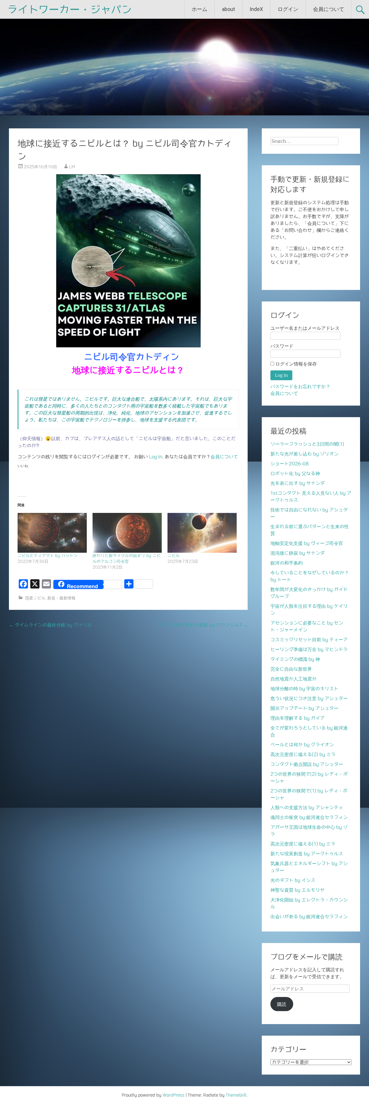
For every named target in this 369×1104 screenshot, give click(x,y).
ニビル (173, 556)
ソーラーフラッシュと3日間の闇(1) (307, 444)
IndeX (256, 9)
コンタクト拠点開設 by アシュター (306, 764)
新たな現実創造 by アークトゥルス (306, 853)
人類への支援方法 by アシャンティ (306, 807)
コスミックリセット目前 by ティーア (309, 639)
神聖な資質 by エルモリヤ (297, 890)
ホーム (199, 9)
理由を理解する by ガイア (297, 718)
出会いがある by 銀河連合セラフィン (309, 916)
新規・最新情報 (61, 598)
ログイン (288, 9)
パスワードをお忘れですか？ (300, 386)
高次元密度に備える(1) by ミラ (302, 843)
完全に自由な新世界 (291, 669)
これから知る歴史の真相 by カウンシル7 (202, 625)
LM (72, 167)
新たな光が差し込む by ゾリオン (304, 453)
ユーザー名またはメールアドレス (305, 328)
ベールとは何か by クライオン (302, 744)
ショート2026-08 (289, 463)
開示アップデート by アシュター (304, 708)
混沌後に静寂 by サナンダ (297, 553)
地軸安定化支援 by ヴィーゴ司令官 (306, 543)
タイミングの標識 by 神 (295, 659)
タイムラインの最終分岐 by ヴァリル (50, 625)
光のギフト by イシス (292, 880)
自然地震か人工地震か (293, 678)
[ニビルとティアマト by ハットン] (52, 532)
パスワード (281, 346)
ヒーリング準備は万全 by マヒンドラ (309, 649)
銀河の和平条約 (286, 563)
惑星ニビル (35, 598)
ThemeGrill (236, 1095)
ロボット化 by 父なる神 (295, 473)
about (228, 9)
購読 (281, 1004)
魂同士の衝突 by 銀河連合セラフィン (309, 817)
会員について (328, 9)
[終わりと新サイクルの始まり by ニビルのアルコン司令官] (127, 532)
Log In (155, 456)
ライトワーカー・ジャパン (69, 9)
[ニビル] (202, 532)
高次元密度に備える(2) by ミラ (303, 754)
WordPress (173, 1095)
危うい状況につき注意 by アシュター (309, 698)
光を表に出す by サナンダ (297, 483)
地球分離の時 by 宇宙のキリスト (304, 688)
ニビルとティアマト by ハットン (48, 556)
